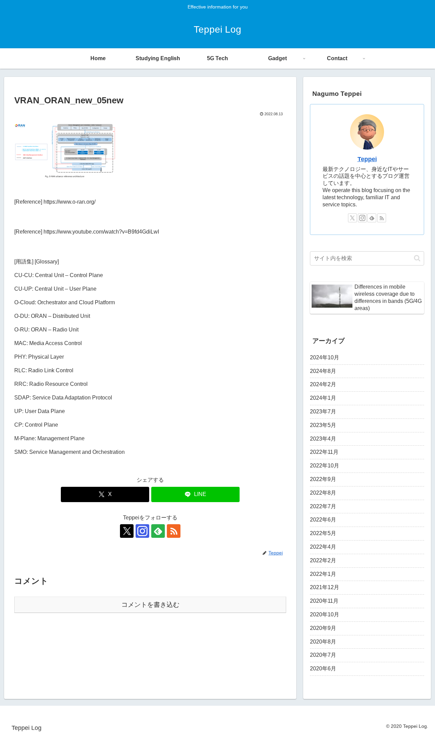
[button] (417, 258)
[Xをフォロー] (127, 531)
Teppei (367, 159)
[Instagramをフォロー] (142, 531)
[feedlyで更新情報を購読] (158, 531)
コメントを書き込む (150, 604)
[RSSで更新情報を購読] (173, 531)
